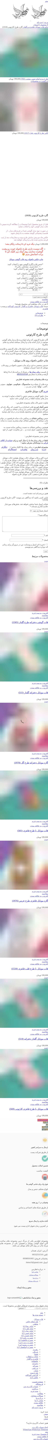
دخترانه (35, 1364)
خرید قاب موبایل (33, 1281)
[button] (40, 613)
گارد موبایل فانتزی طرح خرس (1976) (30, 901)
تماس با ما (35, 1272)
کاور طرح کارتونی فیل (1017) (36, 133)
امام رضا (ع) (28, 1326)
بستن (46, 1414)
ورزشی (35, 1368)
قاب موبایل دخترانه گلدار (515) (33, 692)
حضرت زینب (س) (26, 1343)
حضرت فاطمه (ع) (25, 1340)
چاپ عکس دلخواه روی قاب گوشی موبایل (26, 259)
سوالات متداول (33, 1275)
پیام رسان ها (35, 372)
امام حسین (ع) (27, 1336)
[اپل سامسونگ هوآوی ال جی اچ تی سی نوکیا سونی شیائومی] (33, 271)
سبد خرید (34, 1391)
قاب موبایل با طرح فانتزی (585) (32, 830)
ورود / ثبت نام (37, 1407)
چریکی (35, 1352)
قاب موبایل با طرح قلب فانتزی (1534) (29, 968)
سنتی (36, 1370)
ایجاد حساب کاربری (40, 1427)
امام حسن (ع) (27, 1333)
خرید (45, 391)
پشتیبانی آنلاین (42, 1120)
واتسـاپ (23, 449)
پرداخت (35, 1389)
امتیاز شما (44, 511)
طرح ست (34, 1373)
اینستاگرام (12, 449)
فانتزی (45, 309)
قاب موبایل (39, 27)
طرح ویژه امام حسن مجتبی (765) (34, 79)
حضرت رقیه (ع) (26, 1338)
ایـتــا (44, 449)
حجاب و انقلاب (32, 1357)
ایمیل (45, 540)
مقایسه (40, 1405)
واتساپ (45, 1127)
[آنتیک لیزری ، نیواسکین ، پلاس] (26, 266)
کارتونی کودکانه (14, 306)
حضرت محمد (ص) (25, 1345)
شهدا (36, 1354)
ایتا (47, 1125)
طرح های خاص (32, 1322)
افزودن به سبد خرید (40, 297)
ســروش (34, 449)
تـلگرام (4, 447)
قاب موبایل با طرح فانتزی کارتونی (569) (28, 1109)
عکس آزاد (34, 1377)
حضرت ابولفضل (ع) (25, 1347)
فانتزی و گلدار (28, 27)
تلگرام (45, 1123)
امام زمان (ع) (27, 1331)
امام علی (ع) (28, 1329)
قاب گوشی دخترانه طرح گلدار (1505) (30, 622)
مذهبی (35, 1324)
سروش (45, 1130)
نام (46, 535)
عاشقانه (35, 1361)
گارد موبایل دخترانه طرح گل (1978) (31, 762)
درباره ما (35, 1278)
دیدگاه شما (43, 515)
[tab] (21, 313)
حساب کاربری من (30, 1386)
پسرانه (35, 1366)
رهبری (35, 1350)
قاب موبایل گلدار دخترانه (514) (33, 1039)
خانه (46, 27)
